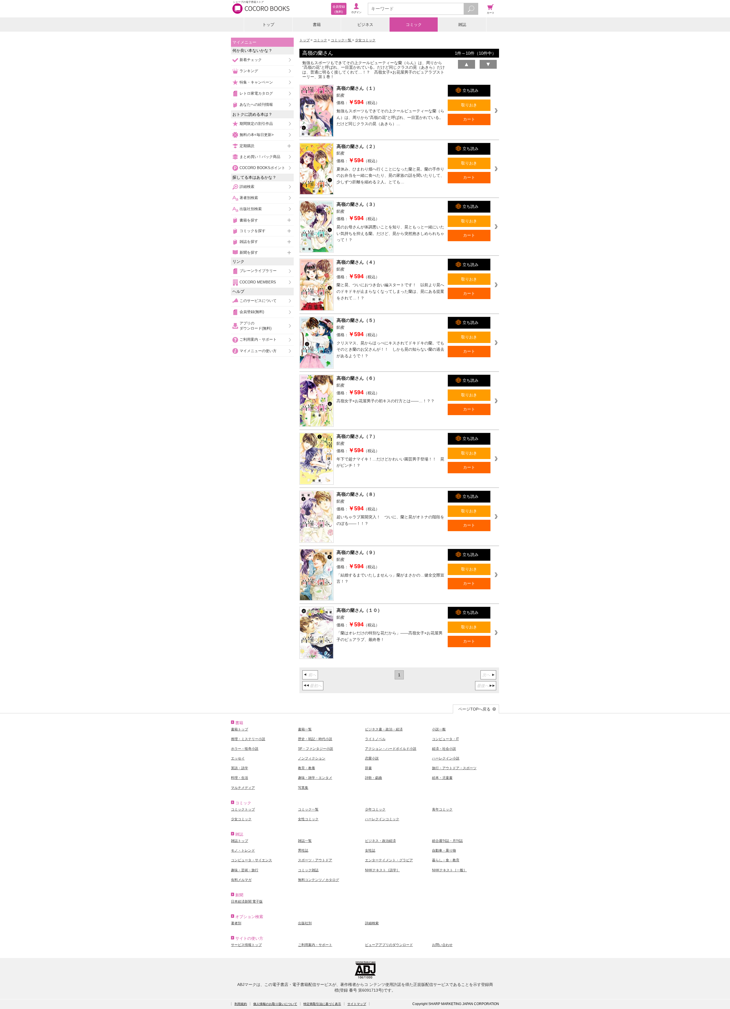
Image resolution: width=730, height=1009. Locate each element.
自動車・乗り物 (444, 850)
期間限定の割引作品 (256, 123)
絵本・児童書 (442, 778)
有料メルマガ (241, 880)
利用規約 (240, 1004)
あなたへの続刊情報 (256, 104)
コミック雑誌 (308, 870)
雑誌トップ (239, 841)
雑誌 (462, 24)
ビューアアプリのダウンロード (389, 945)
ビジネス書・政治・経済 (384, 729)
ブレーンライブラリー (258, 271)
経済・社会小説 (444, 749)
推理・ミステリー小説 (248, 739)
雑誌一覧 (305, 841)
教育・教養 (306, 768)
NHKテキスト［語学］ (382, 870)
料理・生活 (239, 778)
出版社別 (305, 923)
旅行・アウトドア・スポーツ (454, 768)
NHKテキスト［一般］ (449, 870)
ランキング (249, 71)
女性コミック (308, 819)
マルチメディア (243, 788)
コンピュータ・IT (445, 739)
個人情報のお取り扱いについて (275, 1004)
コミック (414, 24)
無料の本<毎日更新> (257, 135)
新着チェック (251, 60)
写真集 (303, 788)
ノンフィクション (311, 758)
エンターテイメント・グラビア (389, 860)
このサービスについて (258, 301)
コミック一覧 (341, 40)
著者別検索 (249, 198)
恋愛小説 (372, 758)
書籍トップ (239, 729)
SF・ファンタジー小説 (315, 749)
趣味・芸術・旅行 (244, 870)
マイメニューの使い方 (258, 351)
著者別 (236, 923)
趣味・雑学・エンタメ (315, 778)
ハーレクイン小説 (445, 758)
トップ (268, 24)
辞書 (368, 768)
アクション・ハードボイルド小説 (390, 749)
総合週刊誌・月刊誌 (447, 841)
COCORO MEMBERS (258, 282)
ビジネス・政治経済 (380, 841)
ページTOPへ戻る (474, 709)
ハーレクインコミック (382, 819)
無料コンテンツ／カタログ (318, 880)
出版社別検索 (251, 209)
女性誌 (370, 850)
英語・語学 (239, 768)
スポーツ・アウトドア (315, 860)
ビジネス (365, 24)
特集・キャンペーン (256, 82)
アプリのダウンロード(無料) (255, 325)
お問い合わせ (442, 945)
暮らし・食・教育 (445, 860)
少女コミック (365, 40)
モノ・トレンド (243, 850)
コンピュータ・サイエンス (251, 860)
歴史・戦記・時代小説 (315, 739)
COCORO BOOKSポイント (262, 168)
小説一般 (439, 729)
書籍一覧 (305, 729)
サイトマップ (356, 1004)
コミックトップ (243, 809)
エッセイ (238, 758)
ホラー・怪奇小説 (244, 749)
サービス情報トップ (246, 945)
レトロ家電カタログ (256, 93)
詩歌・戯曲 (373, 778)
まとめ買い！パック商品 (260, 157)
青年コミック (442, 809)
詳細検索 (247, 186)
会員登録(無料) (252, 312)
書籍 (317, 24)
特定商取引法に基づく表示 (322, 1004)
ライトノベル (375, 739)
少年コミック (375, 809)
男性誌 (303, 850)
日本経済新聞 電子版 (247, 902)
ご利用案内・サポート (258, 339)
